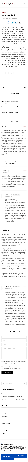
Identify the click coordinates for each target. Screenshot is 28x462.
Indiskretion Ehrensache (7, 420)
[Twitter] (12, 22)
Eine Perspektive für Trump (9, 101)
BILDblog (3, 413)
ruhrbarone (4, 427)
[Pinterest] (14, 73)
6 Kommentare (13, 18)
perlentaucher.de (5, 423)
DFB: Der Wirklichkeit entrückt (16, 393)
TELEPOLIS (4, 430)
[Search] (24, 3)
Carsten (3, 126)
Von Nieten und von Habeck (9, 112)
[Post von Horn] (9, 4)
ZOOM (3, 433)
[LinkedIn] (16, 22)
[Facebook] (8, 22)
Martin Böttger (4, 400)
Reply (25, 126)
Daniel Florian (4, 416)
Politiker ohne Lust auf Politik (10, 107)
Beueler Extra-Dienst (6, 410)
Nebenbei (3, 12)
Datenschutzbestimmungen (20, 441)
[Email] (19, 22)
